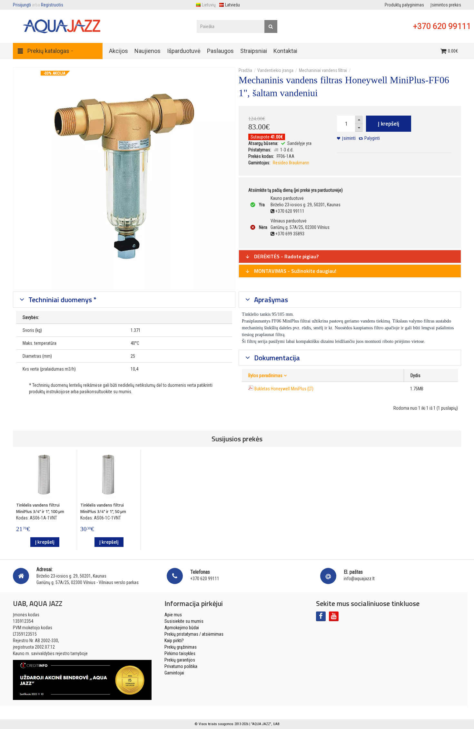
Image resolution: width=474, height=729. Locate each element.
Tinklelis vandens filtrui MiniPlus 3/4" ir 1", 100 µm (40, 508)
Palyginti (372, 138)
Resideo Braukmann (291, 162)
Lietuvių (209, 4)
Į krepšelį (388, 123)
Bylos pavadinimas (265, 375)
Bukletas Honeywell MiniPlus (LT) (283, 388)
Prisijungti (22, 4)
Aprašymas (270, 299)
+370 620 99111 (442, 26)
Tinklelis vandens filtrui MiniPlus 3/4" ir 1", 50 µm (103, 508)
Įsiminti (349, 138)
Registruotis (52, 4)
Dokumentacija (276, 357)
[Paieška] (270, 26)
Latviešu (232, 4)
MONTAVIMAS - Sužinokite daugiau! (294, 271)
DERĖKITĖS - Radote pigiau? (286, 256)
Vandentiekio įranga (275, 70)
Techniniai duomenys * (61, 299)
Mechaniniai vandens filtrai (323, 70)
